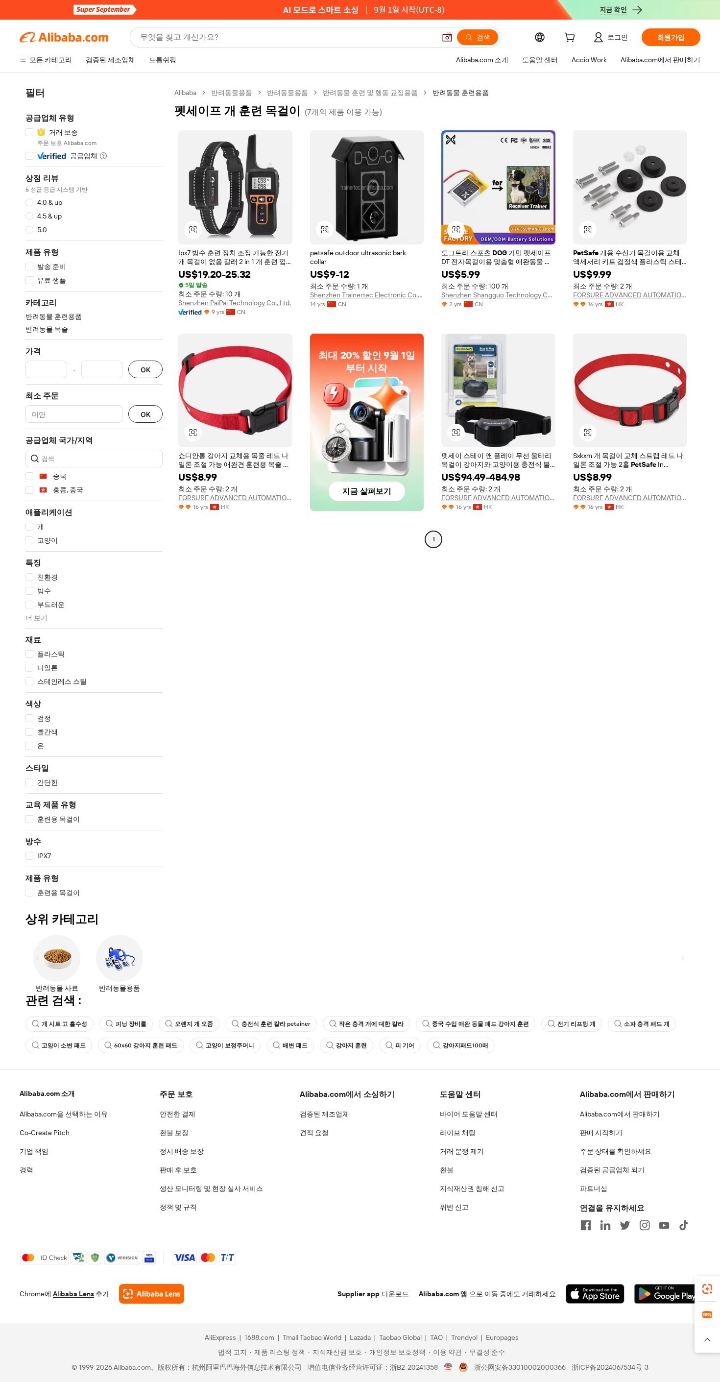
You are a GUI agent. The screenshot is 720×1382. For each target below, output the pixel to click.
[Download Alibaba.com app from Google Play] (667, 1294)
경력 (26, 1170)
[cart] (571, 39)
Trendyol (464, 1337)
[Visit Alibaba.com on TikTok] (684, 1225)
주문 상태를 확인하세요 (615, 1151)
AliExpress (220, 1337)
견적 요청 (314, 1133)
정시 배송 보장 (182, 1151)
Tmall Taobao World (312, 1337)
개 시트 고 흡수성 (64, 1023)
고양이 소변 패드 (64, 1045)
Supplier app (358, 1294)
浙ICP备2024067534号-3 (610, 1367)
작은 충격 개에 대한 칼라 (371, 1023)
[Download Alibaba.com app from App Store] (595, 1294)
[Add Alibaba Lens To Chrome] (151, 1294)
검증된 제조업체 (324, 1114)
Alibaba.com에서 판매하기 (620, 1114)
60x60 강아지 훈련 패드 (145, 1045)
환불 (447, 1170)
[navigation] (94, 492)
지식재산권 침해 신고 (472, 1188)
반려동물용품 (231, 93)
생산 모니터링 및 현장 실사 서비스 (211, 1188)
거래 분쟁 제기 (462, 1151)
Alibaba (185, 93)
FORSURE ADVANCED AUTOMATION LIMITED (630, 295)
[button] (447, 37)
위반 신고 (454, 1207)
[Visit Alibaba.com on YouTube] (664, 1225)
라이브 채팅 (458, 1133)
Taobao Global (400, 1337)
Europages (502, 1337)
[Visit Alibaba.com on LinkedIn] (605, 1225)
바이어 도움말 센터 (469, 1114)
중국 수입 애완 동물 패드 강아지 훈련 (480, 1023)
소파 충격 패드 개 (647, 1023)
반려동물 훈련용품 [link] (460, 93)
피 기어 (404, 1045)
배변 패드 (295, 1045)
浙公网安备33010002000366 (520, 1367)
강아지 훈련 (351, 1045)
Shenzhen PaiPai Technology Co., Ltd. (234, 303)
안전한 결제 (177, 1114)
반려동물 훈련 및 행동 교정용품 (370, 93)
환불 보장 (174, 1133)
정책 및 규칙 (178, 1207)
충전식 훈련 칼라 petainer (276, 1023)
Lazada (360, 1337)
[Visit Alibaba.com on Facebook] (586, 1225)
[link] (707, 1289)
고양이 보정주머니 (230, 1045)
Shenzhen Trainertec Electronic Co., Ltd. (367, 295)
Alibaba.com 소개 (47, 1093)
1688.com (259, 1337)
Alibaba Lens (73, 1294)
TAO (436, 1337)
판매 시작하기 (601, 1133)
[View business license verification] (448, 1367)
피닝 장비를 (131, 1023)
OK (145, 369)
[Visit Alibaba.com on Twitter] (625, 1225)
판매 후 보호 (178, 1170)
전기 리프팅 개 (576, 1023)
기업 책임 (34, 1151)
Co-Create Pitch (45, 1133)
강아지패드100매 (465, 1045)
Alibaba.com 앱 (443, 1294)
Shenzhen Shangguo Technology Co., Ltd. (498, 295)
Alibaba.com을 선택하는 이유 (64, 1114)
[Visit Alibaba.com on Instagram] (644, 1225)
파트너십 (593, 1188)
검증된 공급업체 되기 (612, 1170)
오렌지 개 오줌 (194, 1023)
